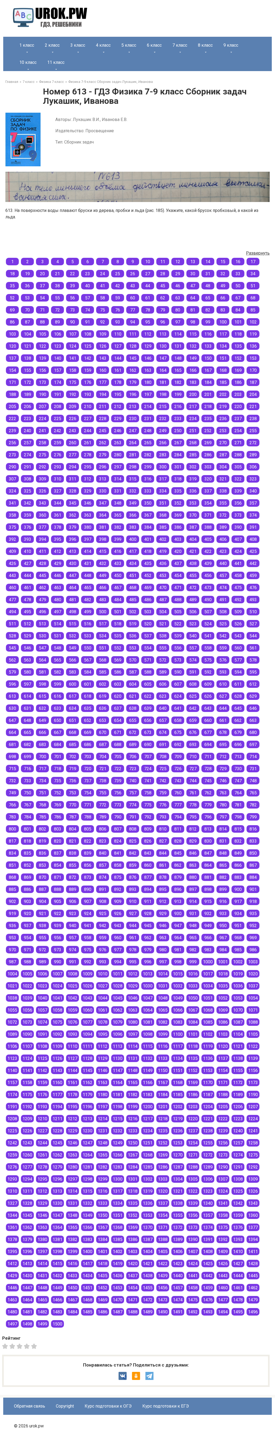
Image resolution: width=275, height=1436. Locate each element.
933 (223, 913)
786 (57, 817)
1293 (12, 1179)
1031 (163, 986)
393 (27, 539)
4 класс (103, 45)
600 (72, 684)
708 (163, 756)
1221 (208, 1118)
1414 (42, 1263)
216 (178, 406)
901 (253, 889)
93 (117, 322)
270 (223, 442)
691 (163, 744)
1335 (133, 1203)
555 (163, 648)
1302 (148, 1179)
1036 (238, 986)
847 (208, 853)
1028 (117, 986)
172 (27, 382)
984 (223, 949)
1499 (42, 1324)
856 (87, 865)
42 (117, 285)
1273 (223, 1155)
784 (27, 817)
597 (27, 684)
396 (72, 539)
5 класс (128, 45)
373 (238, 515)
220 (238, 406)
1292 (253, 1167)
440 (223, 563)
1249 (117, 1142)
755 (102, 792)
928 (147, 913)
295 (87, 466)
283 (163, 454)
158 (72, 370)
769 (57, 804)
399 (117, 539)
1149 (148, 1070)
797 (223, 817)
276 (57, 454)
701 (57, 756)
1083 (178, 1022)
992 (87, 961)
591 (193, 672)
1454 (133, 1287)
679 (238, 732)
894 (147, 889)
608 (193, 684)
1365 (72, 1227)
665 (27, 732)
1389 (178, 1239)
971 (27, 949)
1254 (193, 1142)
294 (72, 466)
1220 (193, 1118)
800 (12, 829)
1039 (27, 998)
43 (132, 285)
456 (208, 575)
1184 (163, 1094)
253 (223, 430)
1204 (208, 1106)
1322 (193, 1191)
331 (117, 491)
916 (223, 901)
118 (238, 334)
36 (27, 285)
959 (102, 937)
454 (178, 575)
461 (27, 587)
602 (102, 684)
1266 (117, 1155)
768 (42, 804)
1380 (42, 1239)
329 (87, 491)
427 (27, 563)
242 (57, 430)
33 (238, 273)
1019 (238, 973)
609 (208, 684)
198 (163, 394)
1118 (193, 1046)
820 (57, 841)
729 (223, 768)
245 (102, 430)
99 (207, 322)
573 (178, 660)
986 (253, 949)
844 (163, 853)
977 (117, 949)
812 (193, 829)
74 (87, 310)
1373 (193, 1227)
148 (178, 358)
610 (223, 684)
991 (72, 961)
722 (117, 768)
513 (42, 623)
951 (238, 925)
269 (208, 442)
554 (147, 648)
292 (42, 466)
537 (147, 635)
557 (193, 648)
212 (117, 406)
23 (87, 273)
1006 (42, 973)
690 (147, 744)
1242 (12, 1142)
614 (27, 696)
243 (72, 430)
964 (178, 937)
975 (87, 949)
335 (178, 491)
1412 (12, 1263)
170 (253, 370)
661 (223, 720)
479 (42, 599)
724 (147, 768)
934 (238, 913)
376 (27, 527)
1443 (223, 1275)
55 (57, 297)
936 (12, 925)
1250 (133, 1142)
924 (87, 913)
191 (57, 394)
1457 (178, 1287)
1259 (12, 1155)
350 (147, 503)
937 (27, 925)
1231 (102, 1130)
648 (27, 720)
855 (72, 865)
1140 (12, 1070)
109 (102, 334)
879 (178, 877)
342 (27, 503)
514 (57, 623)
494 (12, 611)
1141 (27, 1070)
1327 (12, 1203)
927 (132, 913)
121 (27, 346)
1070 (238, 1010)
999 (193, 961)
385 (163, 527)
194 (102, 394)
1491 (178, 1311)
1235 (163, 1130)
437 (178, 563)
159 (87, 370)
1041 (57, 998)
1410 (238, 1251)
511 (12, 623)
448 (87, 575)
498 (72, 611)
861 (163, 865)
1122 (253, 1046)
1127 (72, 1058)
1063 (133, 1010)
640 (163, 708)
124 (72, 346)
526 (238, 623)
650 (57, 720)
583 (72, 672)
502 (132, 611)
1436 (117, 1275)
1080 (133, 1022)
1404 (148, 1251)
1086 (223, 1022)
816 (253, 829)
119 (253, 334)
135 (238, 346)
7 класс (179, 45)
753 (72, 792)
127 (117, 346)
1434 (87, 1275)
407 (238, 539)
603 (117, 684)
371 (208, 515)
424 (238, 551)
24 (102, 273)
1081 (148, 1022)
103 (12, 334)
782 (253, 804)
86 (12, 322)
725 (163, 768)
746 (223, 780)
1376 (238, 1227)
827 (163, 841)
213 (132, 406)
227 (87, 418)
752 (57, 792)
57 (87, 297)
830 (208, 841)
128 (132, 346)
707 (147, 756)
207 (42, 406)
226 (72, 418)
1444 (238, 1275)
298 (132, 466)
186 (238, 382)
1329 (42, 1203)
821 (72, 841)
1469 (102, 1299)
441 (238, 563)
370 (193, 515)
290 (12, 466)
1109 (57, 1046)
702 (72, 756)
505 (178, 611)
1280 (72, 1167)
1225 (12, 1130)
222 (12, 418)
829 (193, 841)
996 (147, 961)
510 (253, 611)
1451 (87, 1287)
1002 (238, 961)
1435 (102, 1275)
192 (72, 394)
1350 (102, 1215)
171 (12, 382)
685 (72, 744)
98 (192, 322)
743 (178, 780)
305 (238, 466)
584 (87, 672)
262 (102, 442)
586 (117, 672)
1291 (238, 1167)
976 (102, 949)
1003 (253, 961)
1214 (102, 1118)
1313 (57, 1191)
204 (253, 394)
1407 (193, 1251)
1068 (208, 1010)
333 (147, 491)
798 (238, 817)
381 (102, 527)
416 (117, 551)
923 (72, 913)
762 (208, 792)
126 (102, 346)
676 (193, 732)
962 (147, 937)
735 (57, 780)
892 (117, 889)
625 (193, 696)
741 (147, 780)
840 (102, 853)
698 (12, 756)
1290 (223, 1167)
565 (57, 660)
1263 (72, 1155)
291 (27, 466)
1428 (253, 1263)
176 (87, 382)
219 (223, 406)
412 (57, 551)
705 (117, 756)
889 (72, 889)
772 (102, 804)
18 (12, 273)
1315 (87, 1191)
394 (42, 539)
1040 (42, 998)
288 (238, 454)
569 (117, 660)
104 (27, 334)
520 (147, 623)
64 (192, 297)
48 (207, 285)
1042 (72, 998)
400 (132, 539)
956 (57, 937)
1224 (253, 1118)
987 (12, 961)
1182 (133, 1094)
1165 (133, 1082)
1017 (208, 973)
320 (208, 479)
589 (163, 672)
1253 (178, 1142)
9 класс (230, 45)
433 (117, 563)
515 (72, 623)
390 (238, 527)
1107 (27, 1046)
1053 (238, 998)
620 (117, 696)
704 (102, 756)
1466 (57, 1299)
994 (117, 961)
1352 (133, 1215)
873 (87, 877)
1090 (27, 1034)
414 (87, 551)
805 (87, 829)
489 (193, 599)
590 (178, 672)
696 (238, 744)
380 (87, 527)
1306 (208, 1179)
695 (223, 744)
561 (253, 648)
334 (163, 491)
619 (102, 696)
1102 (208, 1034)
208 (57, 406)
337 (208, 491)
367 (147, 515)
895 (163, 889)
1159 (42, 1082)
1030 (148, 986)
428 (42, 563)
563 (27, 660)
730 (238, 768)
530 (42, 635)
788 (87, 817)
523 (193, 623)
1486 (102, 1311)
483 (102, 599)
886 (27, 889)
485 (132, 599)
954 (27, 937)
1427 (238, 1263)
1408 (208, 1251)
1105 (253, 1034)
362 (72, 515)
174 (57, 382)
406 (223, 539)
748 (253, 780)
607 (178, 684)
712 (223, 756)
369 (178, 515)
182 (178, 382)
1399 (72, 1251)
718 (57, 768)
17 (253, 261)
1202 (178, 1106)
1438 (148, 1275)
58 (102, 297)
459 (253, 575)
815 (238, 829)
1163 (102, 1082)
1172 (238, 1082)
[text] (34, 1346)
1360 (253, 1215)
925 (102, 913)
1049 (178, 998)
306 (253, 466)
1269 (163, 1155)
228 (102, 418)
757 (132, 792)
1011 (117, 973)
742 (163, 780)
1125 (42, 1058)
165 (178, 370)
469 (147, 587)
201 (208, 394)
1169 (193, 1082)
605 (147, 684)
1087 (238, 1022)
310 (57, 479)
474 (223, 587)
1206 (238, 1106)
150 (208, 358)
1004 (12, 973)
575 (208, 660)
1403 (133, 1251)
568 (102, 660)
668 (72, 732)
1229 (72, 1130)
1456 (163, 1287)
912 (163, 901)
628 (238, 696)
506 (193, 611)
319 (193, 479)
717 (42, 768)
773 (117, 804)
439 (208, 563)
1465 (42, 1299)
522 (178, 623)
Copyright (65, 1406)
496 (42, 611)
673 (147, 732)
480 (57, 599)
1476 (208, 1299)
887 (42, 889)
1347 (57, 1215)
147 (163, 358)
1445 (253, 1275)
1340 (208, 1203)
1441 (193, 1275)
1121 (238, 1046)
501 (117, 611)
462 (42, 587)
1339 (193, 1203)
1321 (178, 1191)
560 (238, 648)
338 (223, 491)
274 (27, 454)
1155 (238, 1070)
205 (12, 406)
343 (42, 503)
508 (223, 611)
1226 (27, 1130)
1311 (27, 1191)
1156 (253, 1070)
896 (178, 889)
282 (147, 454)
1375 (223, 1227)
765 (253, 792)
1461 (238, 1287)
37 (42, 285)
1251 (148, 1142)
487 (163, 599)
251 (193, 430)
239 (12, 430)
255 (253, 430)
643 (208, 708)
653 (102, 720)
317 (163, 479)
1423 (178, 1263)
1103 (223, 1034)
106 (57, 334)
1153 (208, 1070)
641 (178, 708)
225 (57, 418)
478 (27, 599)
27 (147, 273)
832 (238, 841)
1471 (133, 1299)
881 (208, 877)
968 (238, 937)
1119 (208, 1046)
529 (27, 635)
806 (102, 829)
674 (163, 732)
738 (102, 780)
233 (178, 418)
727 (193, 768)
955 (42, 937)
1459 (208, 1287)
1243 (27, 1142)
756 (117, 792)
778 (193, 804)
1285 (148, 1167)
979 (147, 949)
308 (27, 479)
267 (178, 442)
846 (193, 853)
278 (87, 454)
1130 (117, 1058)
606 (163, 684)
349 (132, 503)
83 (222, 310)
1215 (117, 1118)
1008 (72, 973)
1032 (178, 986)
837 (57, 853)
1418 (102, 1263)
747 (238, 780)
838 (72, 853)
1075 (57, 1022)
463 (57, 587)
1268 (148, 1155)
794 (178, 817)
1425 (208, 1263)
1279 (57, 1167)
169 (238, 370)
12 (177, 261)
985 (238, 949)
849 (238, 853)
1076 (72, 1022)
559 (223, 648)
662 (238, 720)
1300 (117, 1179)
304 (223, 466)
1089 (12, 1034)
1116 (163, 1046)
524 (208, 623)
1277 (27, 1167)
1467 (72, 1299)
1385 (117, 1239)
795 (193, 817)
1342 (238, 1203)
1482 (42, 1311)
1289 (208, 1167)
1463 (12, 1299)
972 (42, 949)
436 (163, 563)
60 (132, 297)
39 (72, 285)
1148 (133, 1070)
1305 (193, 1179)
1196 (87, 1106)
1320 (163, 1191)
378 (57, 527)
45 (162, 285)
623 (163, 696)
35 (12, 285)
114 (178, 334)
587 (132, 672)
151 (223, 358)
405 (208, 539)
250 (178, 430)
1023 (42, 986)
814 (223, 829)
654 (117, 720)
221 (253, 406)
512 (27, 623)
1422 (163, 1263)
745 (208, 780)
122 (42, 346)
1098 (148, 1034)
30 (192, 273)
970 (12, 949)
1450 (72, 1287)
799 (253, 817)
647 (12, 720)
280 (117, 454)
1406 (178, 1251)
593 (223, 672)
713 (238, 756)
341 (12, 503)
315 (132, 479)
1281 (87, 1167)
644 (223, 708)
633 (57, 708)
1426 (223, 1263)
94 (132, 322)
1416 (72, 1263)
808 (132, 829)
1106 (12, 1046)
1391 (208, 1239)
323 (253, 479)
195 (117, 394)
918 (253, 901)
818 (27, 841)
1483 (57, 1311)
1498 (27, 1324)
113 (163, 334)
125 (87, 346)
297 (117, 466)
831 (223, 841)
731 (253, 768)
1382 (72, 1239)
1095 (102, 1034)
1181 (117, 1094)
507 (208, 611)
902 (12, 901)
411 (42, 551)
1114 (133, 1046)
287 (223, 454)
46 (177, 285)
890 (87, 889)
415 (102, 551)
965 (193, 937)
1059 (72, 1010)
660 (208, 720)
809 (147, 829)
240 (27, 430)
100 (223, 322)
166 (193, 370)
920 (27, 913)
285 (193, 454)
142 (87, 358)
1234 (148, 1130)
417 (132, 551)
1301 (133, 1179)
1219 (178, 1118)
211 (102, 406)
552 (117, 648)
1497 (12, 1324)
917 (238, 901)
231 (147, 418)
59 (117, 297)
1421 (148, 1263)
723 (132, 768)
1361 (12, 1227)
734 (42, 780)
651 (72, 720)
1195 (72, 1106)
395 (57, 539)
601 (87, 684)
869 (27, 877)
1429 (12, 1275)
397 (87, 539)
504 (163, 611)
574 (193, 660)
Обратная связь (29, 1406)
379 (72, 527)
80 (177, 310)
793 (163, 817)
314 (117, 479)
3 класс (77, 45)
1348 (72, 1215)
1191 (12, 1106)
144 (117, 358)
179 (132, 382)
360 (42, 515)
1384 (102, 1239)
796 (208, 817)
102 (253, 322)
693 (193, 744)
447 (72, 575)
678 (223, 732)
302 (193, 466)
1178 (72, 1094)
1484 (72, 1311)
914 (193, 901)
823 (102, 841)
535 (117, 635)
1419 (117, 1263)
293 (57, 466)
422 (208, 551)
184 (208, 382)
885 (12, 889)
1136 (208, 1058)
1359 (238, 1215)
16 (238, 261)
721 (102, 768)
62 (162, 297)
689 (132, 744)
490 (208, 599)
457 (223, 575)
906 (72, 901)
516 (87, 623)
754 (87, 792)
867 (253, 865)
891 (102, 889)
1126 (57, 1058)
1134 (178, 1058)
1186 (193, 1094)
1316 (102, 1191)
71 (42, 310)
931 (193, 913)
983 (208, 949)
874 (102, 877)
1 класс (26, 45)
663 (253, 720)
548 (57, 648)
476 (253, 587)
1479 (253, 1299)
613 (12, 696)
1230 (87, 1130)
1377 (253, 1227)
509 (238, 611)
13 (192, 261)
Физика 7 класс (51, 82)
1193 (42, 1106)
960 (117, 937)
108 (87, 334)
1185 (178, 1094)
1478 (238, 1299)
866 (238, 865)
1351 (117, 1215)
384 (147, 527)
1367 (102, 1227)
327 (57, 491)
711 (208, 756)
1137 (223, 1058)
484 (117, 599)
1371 (163, 1227)
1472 (148, 1299)
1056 (27, 1010)
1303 (163, 1179)
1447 (27, 1287)
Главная (11, 82)
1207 (253, 1106)
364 (102, 515)
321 (223, 479)
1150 (163, 1070)
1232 (117, 1130)
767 (27, 804)
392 (12, 539)
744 (193, 780)
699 (27, 756)
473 (208, 587)
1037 (253, 986)
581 (42, 672)
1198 (117, 1106)
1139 (253, 1058)
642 (193, 708)
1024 (57, 986)
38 (57, 285)
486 (147, 599)
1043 (87, 998)
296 (102, 466)
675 (178, 732)
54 (42, 297)
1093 (72, 1034)
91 (87, 322)
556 (178, 648)
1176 (42, 1094)
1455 (148, 1287)
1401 (102, 1251)
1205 (223, 1106)
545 (12, 648)
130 (163, 346)
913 (178, 901)
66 (222, 297)
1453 (117, 1287)
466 (102, 587)
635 (87, 708)
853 (42, 865)
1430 (27, 1275)
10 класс (28, 62)
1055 (12, 1010)
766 (12, 804)
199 (178, 394)
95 (147, 322)
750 (27, 792)
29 (177, 273)
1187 (208, 1094)
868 (12, 877)
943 (117, 925)
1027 (102, 986)
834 (12, 853)
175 (72, 382)
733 (27, 780)
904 (42, 901)
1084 (193, 1022)
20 (42, 273)
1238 (208, 1130)
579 (12, 672)
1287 (178, 1167)
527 (253, 623)
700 (42, 756)
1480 (12, 1311)
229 (117, 418)
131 (178, 346)
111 (132, 334)
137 (12, 358)
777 (178, 804)
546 (27, 648)
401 (147, 539)
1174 (12, 1094)
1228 (57, 1130)
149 (193, 358)
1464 (27, 1299)
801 (27, 829)
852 (27, 865)
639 (147, 708)
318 (178, 479)
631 (27, 708)
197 (147, 394)
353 (193, 503)
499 (87, 611)
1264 (87, 1155)
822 (87, 841)
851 (12, 865)
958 (87, 937)
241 (42, 430)
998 (178, 961)
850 (253, 853)
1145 (87, 1070)
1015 (178, 973)
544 (253, 635)
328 (72, 491)
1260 (27, 1155)
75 (102, 310)
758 (147, 792)
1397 (42, 1251)
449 (102, 575)
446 (57, 575)
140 (57, 358)
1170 (208, 1082)
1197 (102, 1106)
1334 (117, 1203)
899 (223, 889)
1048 (163, 998)
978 (132, 949)
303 (208, 466)
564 (42, 660)
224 (42, 418)
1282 (102, 1167)
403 (178, 539)
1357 (208, 1215)
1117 (178, 1046)
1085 (208, 1022)
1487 (117, 1311)
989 (42, 961)
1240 (238, 1130)
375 (12, 527)
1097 (133, 1034)
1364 (57, 1227)
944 (132, 925)
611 (238, 684)
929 (163, 913)
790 (117, 817)
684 (57, 744)
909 (117, 901)
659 (193, 720)
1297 (72, 1179)
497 (57, 611)
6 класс (154, 45)
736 (72, 780)
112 (147, 334)
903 (27, 901)
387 (193, 527)
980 (163, 949)
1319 (148, 1191)
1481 (27, 1311)
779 (208, 804)
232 (163, 418)
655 (132, 720)
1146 (102, 1070)
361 (57, 515)
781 (238, 804)
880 (193, 877)
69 (12, 310)
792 (147, 817)
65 (207, 297)
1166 (148, 1082)
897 (193, 889)
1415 (57, 1263)
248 (147, 430)
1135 (193, 1058)
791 (132, 817)
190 (42, 394)
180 (147, 382)
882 (223, 877)
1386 (133, 1239)
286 (208, 454)
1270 (178, 1155)
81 (192, 310)
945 (147, 925)
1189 (238, 1094)
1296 (57, 1179)
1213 (87, 1118)
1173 (253, 1082)
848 (223, 853)
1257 (238, 1142)
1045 (117, 998)
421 (193, 551)
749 (12, 792)
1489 (148, 1311)
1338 (178, 1203)
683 (42, 744)
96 (162, 322)
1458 (193, 1287)
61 (147, 297)
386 (178, 527)
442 (253, 563)
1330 (57, 1203)
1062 (117, 1010)
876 (132, 877)
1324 (223, 1191)
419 (163, 551)
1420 (133, 1263)
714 (253, 756)
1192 (27, 1106)
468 (132, 587)
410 (27, 551)
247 (132, 430)
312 (87, 479)
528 (12, 635)
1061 (102, 1010)
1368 (117, 1227)
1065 (163, 1010)
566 (72, 660)
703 (87, 756)
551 (102, 648)
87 (27, 322)
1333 (102, 1203)
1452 (102, 1287)
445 (42, 575)
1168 (178, 1082)
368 (163, 515)
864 (208, 865)
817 (12, 841)
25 (117, 273)
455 (193, 575)
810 (163, 829)
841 (117, 853)
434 (132, 563)
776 (163, 804)
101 (238, 322)
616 (57, 696)
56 (72, 297)
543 (238, 635)
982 (193, 949)
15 (222, 261)
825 (132, 841)
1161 (72, 1082)
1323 (208, 1191)
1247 (87, 1142)
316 (147, 479)
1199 (133, 1106)
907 (87, 901)
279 (102, 454)
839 (87, 853)
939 (57, 925)
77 (132, 310)
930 (178, 913)
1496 (253, 1311)
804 (72, 829)
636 (102, 708)
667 (57, 732)
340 (253, 491)
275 (42, 454)
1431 (42, 1275)
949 (208, 925)
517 (102, 623)
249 (163, 430)
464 (72, 587)
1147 (117, 1070)
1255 (208, 1142)
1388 (163, 1239)
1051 (208, 998)
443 (12, 575)
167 (208, 370)
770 (72, 804)
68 (253, 297)
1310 (12, 1191)
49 (222, 285)
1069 (223, 1010)
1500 (57, 1324)
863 (193, 865)
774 (132, 804)
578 (253, 660)
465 (87, 587)
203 (238, 394)
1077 (87, 1022)
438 (193, 563)
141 (72, 358)
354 (208, 503)
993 (102, 961)
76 (117, 310)
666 (42, 732)
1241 (253, 1130)
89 (57, 322)
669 (87, 732)
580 (27, 672)
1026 (87, 986)
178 (117, 382)
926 (117, 913)
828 (178, 841)
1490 (163, 1311)
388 (208, 527)
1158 (27, 1082)
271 (238, 442)
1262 (57, 1155)
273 (12, 454)
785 (42, 817)
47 (192, 285)
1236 (178, 1130)
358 (12, 515)
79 (162, 310)
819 (42, 841)
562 (12, 660)
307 (12, 479)
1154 (223, 1070)
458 (238, 575)
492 (238, 599)
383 (132, 527)
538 (163, 635)
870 (42, 877)
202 (223, 394)
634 (72, 708)
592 (208, 672)
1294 (27, 1179)
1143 (57, 1070)
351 (163, 503)
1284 (133, 1167)
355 (223, 503)
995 (132, 961)
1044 (102, 998)
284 (178, 454)
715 (12, 768)
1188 (223, 1094)
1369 (133, 1227)
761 (193, 792)
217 (193, 406)
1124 (27, 1058)
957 (72, 937)
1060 (87, 1010)
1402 (117, 1251)
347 (102, 503)
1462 (253, 1287)
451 (132, 575)
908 (102, 901)
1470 (117, 1299)
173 (42, 382)
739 (117, 780)
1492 (193, 1311)
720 (87, 768)
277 (72, 454)
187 (253, 382)
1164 (117, 1082)
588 (147, 672)
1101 (193, 1034)
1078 (102, 1022)
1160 (57, 1082)
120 (12, 346)
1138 (238, 1058)
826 (147, 841)
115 (193, 334)
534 (102, 635)
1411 (253, 1251)
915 (208, 901)
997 (163, 961)
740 (132, 780)
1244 (42, 1142)
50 (238, 285)
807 (117, 829)
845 (178, 853)
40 (87, 285)
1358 (223, 1215)
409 (12, 551)
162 (132, 370)
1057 (42, 1010)
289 (253, 454)
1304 (178, 1179)
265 (147, 442)
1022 (27, 986)
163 (147, 370)
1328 (27, 1203)
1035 (223, 986)
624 (178, 696)
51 (253, 285)
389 (223, 527)
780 (223, 804)
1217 (148, 1118)
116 (208, 334)
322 (238, 479)
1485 (87, 1311)
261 (87, 442)
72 (57, 310)
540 (193, 635)
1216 (133, 1118)
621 (132, 696)
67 (238, 297)
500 (102, 611)
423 (223, 551)
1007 (57, 973)
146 (147, 358)
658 (178, 720)
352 (178, 503)
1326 (253, 1191)
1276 (12, 1167)
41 (102, 285)
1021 (12, 986)
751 (42, 792)
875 (117, 877)
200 (193, 394)
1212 (72, 1118)
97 (177, 322)
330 (102, 491)
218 (208, 406)
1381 (57, 1239)
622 (147, 696)
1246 (72, 1142)
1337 (163, 1203)
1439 (163, 1275)
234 (193, 418)
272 (253, 442)
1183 (148, 1094)
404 (193, 539)
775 (147, 804)
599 (57, 684)
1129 (102, 1058)
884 (253, 877)
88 (42, 322)
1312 (42, 1191)
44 (147, 285)
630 (12, 708)
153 (253, 358)
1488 (133, 1311)
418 (147, 551)
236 (223, 418)
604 (132, 684)
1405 (163, 1251)
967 (223, 937)
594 (238, 672)
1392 (223, 1239)
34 (253, 273)
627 (223, 696)
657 (163, 720)
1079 (117, 1022)
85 (253, 310)
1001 (223, 961)
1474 (178, 1299)
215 (163, 406)
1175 (27, 1094)
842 (132, 853)
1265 (102, 1155)
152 (238, 358)
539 (178, 635)
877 (147, 877)
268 (193, 442)
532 (72, 635)
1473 (163, 1299)
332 (132, 491)
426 (12, 563)
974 (72, 949)
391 (253, 527)
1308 (238, 1179)
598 (42, 684)
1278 (42, 1167)
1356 (193, 1215)
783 (12, 817)
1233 (133, 1130)
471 (178, 587)
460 (12, 587)
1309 (253, 1179)
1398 (57, 1251)
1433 (72, 1275)
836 (42, 853)
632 (42, 708)
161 (117, 370)
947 (178, 925)
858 (117, 865)
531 (57, 635)
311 (72, 479)
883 (238, 877)
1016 (193, 973)
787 (72, 817)
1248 (102, 1142)
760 (178, 792)
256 (12, 442)
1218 (163, 1118)
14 (207, 261)
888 (57, 889)
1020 (253, 973)
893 (132, 889)
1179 (87, 1094)
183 (193, 382)
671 (117, 732)
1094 (87, 1034)
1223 (238, 1118)
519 (132, 623)
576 (223, 660)
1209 (27, 1118)
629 (253, 696)
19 (27, 273)
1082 (163, 1022)
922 (57, 913)
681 (12, 744)
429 (57, 563)
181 (163, 382)
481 (72, 599)
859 (132, 865)
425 (253, 551)
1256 (223, 1142)
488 (178, 599)
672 (132, 732)
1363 (42, 1227)
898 (208, 889)
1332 (87, 1203)
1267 (133, 1155)
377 (42, 527)
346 (87, 503)
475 (238, 587)
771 (87, 804)
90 (72, 322)
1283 (117, 1167)
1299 (102, 1179)
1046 (133, 998)
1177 (57, 1094)
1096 (117, 1034)
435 (147, 563)
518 (117, 623)
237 (238, 418)
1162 (87, 1082)
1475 (193, 1299)
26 (132, 273)
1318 (133, 1191)
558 (208, 648)
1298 (87, 1179)
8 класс (205, 45)
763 (223, 792)
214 (147, 406)
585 (102, 672)
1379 (27, 1239)
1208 (12, 1118)
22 (72, 273)
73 (72, 310)
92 (102, 322)
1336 (148, 1203)
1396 (27, 1251)
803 (57, 829)
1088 (253, 1022)
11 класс (55, 62)
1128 (87, 1058)
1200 (148, 1106)
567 (87, 660)
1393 (238, 1239)
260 (72, 442)
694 (208, 744)
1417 (87, 1263)
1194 (57, 1106)
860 (147, 865)
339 (238, 491)
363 (87, 515)
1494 (223, 1311)
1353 (148, 1215)
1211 (57, 1118)
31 (207, 273)
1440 (178, 1275)
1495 (238, 1311)
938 (42, 925)
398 (102, 539)
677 (208, 732)
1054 (253, 998)
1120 (223, 1046)
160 (102, 370)
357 (253, 503)
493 (253, 599)
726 (178, 768)
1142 (42, 1070)
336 (193, 491)
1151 (178, 1070)
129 (147, 346)
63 (177, 297)
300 (163, 466)
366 (132, 515)
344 (57, 503)
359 (27, 515)
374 (253, 515)
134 (223, 346)
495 (27, 611)
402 (163, 539)
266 (163, 442)
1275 (253, 1155)
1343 (253, 1203)
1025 (72, 986)
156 (42, 370)
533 (87, 635)
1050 (193, 998)
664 (12, 732)
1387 (148, 1239)
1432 (57, 1275)
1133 (163, 1058)
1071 (253, 1010)
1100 (178, 1034)
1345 (27, 1215)
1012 (133, 973)
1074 (42, 1022)
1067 (193, 1010)
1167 (163, 1082)
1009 (87, 973)
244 (87, 430)
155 (27, 370)
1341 (223, 1203)
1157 (12, 1082)
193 (87, 394)
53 (27, 297)
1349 (87, 1215)
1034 (208, 986)
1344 (12, 1215)
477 (12, 599)
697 (253, 744)
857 (102, 865)
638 (132, 708)
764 (238, 792)
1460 (223, 1287)
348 (117, 503)
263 (117, 442)
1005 (27, 973)
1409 (223, 1251)
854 (57, 865)
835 (27, 853)
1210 (42, 1118)
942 (102, 925)
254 (238, 430)
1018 (223, 973)
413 (72, 551)
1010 (102, 973)
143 (102, 358)
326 (42, 491)
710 (193, 756)
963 (163, 937)
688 (117, 744)
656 (147, 720)
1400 (87, 1251)
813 (208, 829)
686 (87, 744)
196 (132, 394)
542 (223, 635)
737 (87, 780)
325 (27, 491)
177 (102, 382)
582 (57, 672)
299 (147, 466)
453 (163, 575)
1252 (163, 1142)
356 (238, 503)
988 (27, 961)
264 (132, 442)
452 (147, 575)
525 (223, 623)
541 (208, 635)
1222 (223, 1118)
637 (117, 708)
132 (193, 346)
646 (253, 708)
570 (132, 660)
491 (223, 599)
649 (42, 720)
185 (223, 382)
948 (193, 925)
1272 (208, 1155)
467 (117, 587)
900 (238, 889)
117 (223, 334)
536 (132, 635)
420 (178, 551)
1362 (27, 1227)
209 (72, 406)
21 (57, 273)
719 (72, 768)
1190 (253, 1094)
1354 (163, 1215)
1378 (12, 1239)
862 (178, 865)
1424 (193, 1263)
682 (27, 744)
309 (42, 479)
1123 (12, 1058)
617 (72, 696)
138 (27, 358)
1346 (42, 1215)
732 (12, 780)
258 (42, 442)
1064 (148, 1010)
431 (87, 563)
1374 (208, 1227)
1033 (193, 986)
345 (72, 503)
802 (42, 829)
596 (12, 684)
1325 (238, 1191)
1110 (72, 1046)
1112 (102, 1046)
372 (223, 515)
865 (223, 865)
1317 (117, 1191)
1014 (163, 973)
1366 (87, 1227)
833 (253, 841)
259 (57, 442)
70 (27, 310)
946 (163, 925)
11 (162, 261)
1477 (223, 1299)
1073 (27, 1022)
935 (253, 913)
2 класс (52, 45)
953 (12, 937)
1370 (148, 1227)
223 (27, 418)
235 (208, 418)
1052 (223, 998)
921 (42, 913)
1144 (72, 1070)
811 (178, 829)
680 (253, 732)
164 (163, 370)
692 (178, 744)
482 (87, 599)
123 (57, 346)
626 (208, 696)
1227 (42, 1130)
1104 (238, 1034)
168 (223, 370)
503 (147, 611)
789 (102, 817)
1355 (178, 1215)
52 (12, 297)
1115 (148, 1046)
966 (208, 937)
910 (132, 901)
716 (27, 768)
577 (238, 660)
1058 (57, 1010)
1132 (148, 1058)
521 (163, 623)
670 (102, 732)
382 (117, 527)
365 (117, 515)
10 (147, 261)
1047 (148, 998)
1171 (223, 1082)
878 (163, 877)
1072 (12, 1022)
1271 (193, 1155)
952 (253, 925)
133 (208, 346)
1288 (193, 1167)
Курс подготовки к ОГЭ (108, 1406)
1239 (223, 1130)
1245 (57, 1142)
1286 (163, 1167)
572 (163, 660)
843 (147, 853)
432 (102, 563)
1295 (42, 1179)
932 (208, 913)
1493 (208, 1311)
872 (72, 877)
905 (57, 901)
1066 (178, 1010)
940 (72, 925)
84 (238, 310)
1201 (163, 1106)
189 (27, 394)
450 (117, 575)
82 (207, 310)
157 (57, 370)
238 (253, 418)
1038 (12, 998)
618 (87, 696)
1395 (12, 1251)
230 (132, 418)
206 (27, 406)
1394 (253, 1239)
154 (12, 370)
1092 (57, 1034)
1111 (87, 1046)
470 (163, 587)
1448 (42, 1287)
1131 (133, 1058)
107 (72, 334)
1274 (238, 1155)
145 (132, 358)
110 (117, 334)
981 (178, 949)
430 (72, 563)
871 (57, 877)
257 (27, 442)
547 (42, 648)
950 (223, 925)
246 (117, 430)
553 (132, 648)
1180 (102, 1094)
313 (102, 479)
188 (12, 394)
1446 (12, 1287)
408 (253, 539)
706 (132, 756)
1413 (27, 1263)
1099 (163, 1034)
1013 (148, 973)
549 (72, 648)
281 (132, 454)
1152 (193, 1070)
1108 (42, 1046)
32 (222, 273)
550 (87, 648)
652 (87, 720)
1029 (133, 986)
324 (12, 491)
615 (42, 696)
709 (178, 756)
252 (208, 430)
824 (117, 841)
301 (178, 466)
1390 (193, 1239)
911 (147, 901)
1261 (42, 1155)
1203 (193, 1106)
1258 (253, 1142)
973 (57, 949)
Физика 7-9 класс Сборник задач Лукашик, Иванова (110, 82)
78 (147, 310)
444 (27, 575)
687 (102, 744)
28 (162, 273)
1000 (208, 961)
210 (87, 406)
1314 (72, 1191)
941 (87, 925)
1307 (223, 1179)
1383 (87, 1239)
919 (12, 913)
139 (42, 358)
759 (163, 792)
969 (253, 937)
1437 (133, 1275)
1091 (42, 1034)
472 (193, 587)
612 (253, 684)
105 (42, 334)
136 (253, 346)
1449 (57, 1287)
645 (238, 708)
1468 (87, 1299)
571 (147, 660)
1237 (193, 1130)
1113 (117, 1046)
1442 (208, 1275)
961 (132, 937)
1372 (178, 1227)
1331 (72, 1203)
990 (57, 961)
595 (253, 672)
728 (208, 768)
